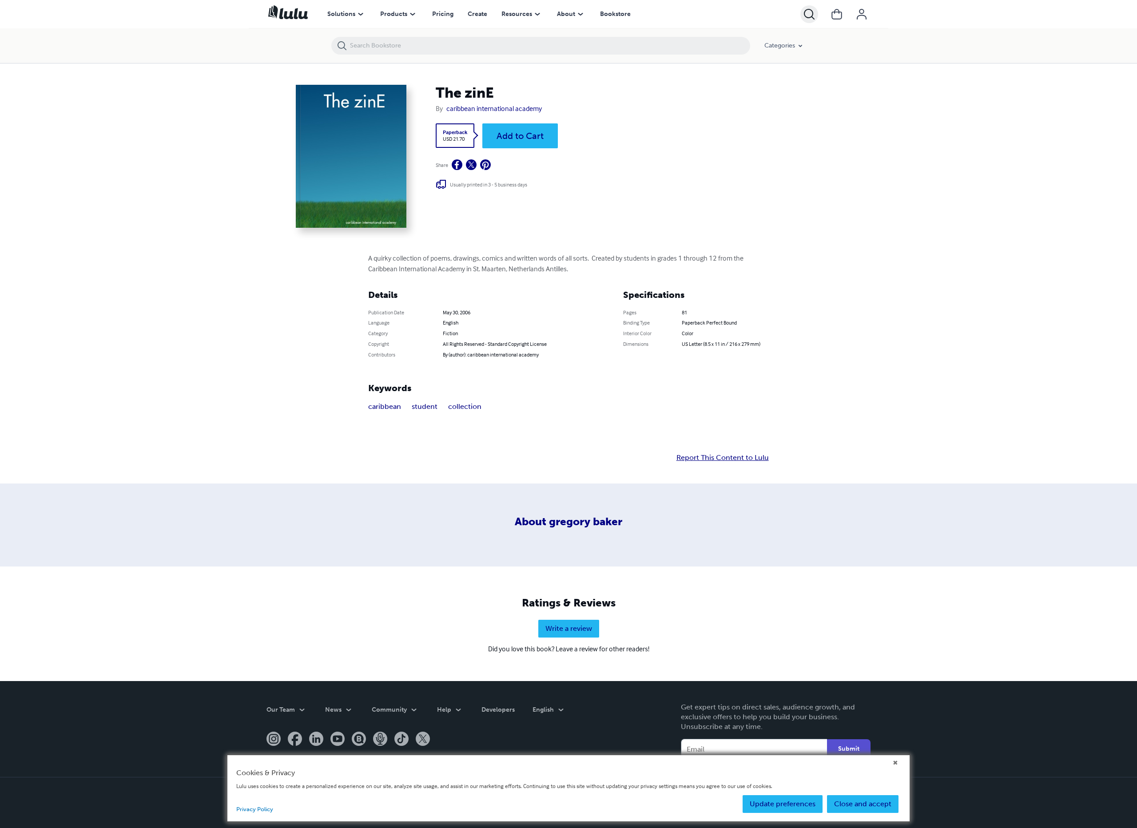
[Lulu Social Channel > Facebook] (295, 740)
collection (464, 406)
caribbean (384, 406)
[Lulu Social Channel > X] (423, 740)
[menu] (360, 14)
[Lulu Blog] (359, 740)
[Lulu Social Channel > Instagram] (273, 740)
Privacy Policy (254, 809)
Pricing (442, 14)
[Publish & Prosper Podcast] (380, 740)
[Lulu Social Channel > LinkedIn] (316, 740)
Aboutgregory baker (568, 521)
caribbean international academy (494, 108)
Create (477, 14)
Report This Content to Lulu (722, 458)
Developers (498, 709)
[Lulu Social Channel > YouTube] (337, 740)
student (424, 406)
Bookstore (615, 14)
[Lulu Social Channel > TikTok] (401, 740)
